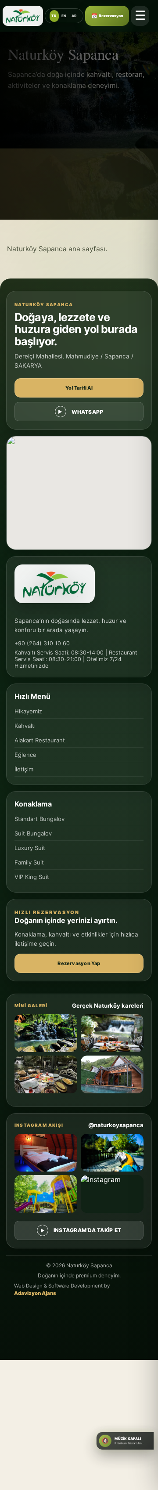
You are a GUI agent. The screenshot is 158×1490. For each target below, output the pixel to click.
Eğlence (25, 754)
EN (64, 16)
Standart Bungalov (39, 818)
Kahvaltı (25, 725)
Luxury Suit (29, 847)
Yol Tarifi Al (79, 388)
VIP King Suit (31, 876)
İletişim (23, 769)
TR (53, 16)
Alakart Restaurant (39, 740)
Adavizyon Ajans (35, 1293)
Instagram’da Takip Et (87, 1230)
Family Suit (29, 862)
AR (74, 16)
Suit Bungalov (33, 833)
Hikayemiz (28, 711)
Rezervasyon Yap (78, 963)
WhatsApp (88, 412)
